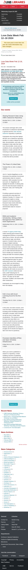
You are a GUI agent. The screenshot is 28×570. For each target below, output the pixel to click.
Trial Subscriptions (8, 503)
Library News (5, 524)
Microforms (4, 542)
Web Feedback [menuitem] (5, 562)
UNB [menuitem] (4, 566)
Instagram (22, 556)
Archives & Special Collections (10, 537)
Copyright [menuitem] (4, 560)
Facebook (5, 556)
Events (5, 471)
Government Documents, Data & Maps (12, 544)
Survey (6, 502)
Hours (13, 6)
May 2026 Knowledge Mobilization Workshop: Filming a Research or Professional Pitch (13, 421)
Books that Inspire (8, 462)
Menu (4, 6)
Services (6, 500)
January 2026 (7, 441)
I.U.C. (2, 16)
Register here (13, 98)
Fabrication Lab (8, 474)
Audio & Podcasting (9, 460)
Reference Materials (9, 495)
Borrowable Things (9, 464)
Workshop (6, 507)
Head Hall (3, 18)
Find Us (3, 522)
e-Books (6, 467)
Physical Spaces (8, 491)
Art (4, 455)
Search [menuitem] (4, 568)
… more (3, 547)
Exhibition (6, 472)
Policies (3, 529)
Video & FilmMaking (9, 505)
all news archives (23, 444)
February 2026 (7, 440)
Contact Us (4, 520)
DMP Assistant (9, 271)
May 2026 (6, 434)
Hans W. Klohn (4, 20)
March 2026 (7, 438)
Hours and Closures (9, 484)
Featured (6, 477)
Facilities (6, 476)
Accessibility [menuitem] (20, 560)
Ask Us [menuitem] (12, 566)
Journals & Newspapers (10, 488)
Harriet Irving (4, 14)
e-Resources (7, 469)
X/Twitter (13, 556)
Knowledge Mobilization (10, 490)
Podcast (6, 493)
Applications (7, 453)
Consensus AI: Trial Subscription (12, 427)
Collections (7, 465)
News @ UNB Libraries (11, 28)
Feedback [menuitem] (20, 566)
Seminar (6, 498)
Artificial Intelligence (9, 458)
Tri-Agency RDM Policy (14, 231)
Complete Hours (6, 23)
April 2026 (6, 436)
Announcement (8, 451)
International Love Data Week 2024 (11, 71)
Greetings (6, 483)
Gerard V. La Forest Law (19, 529)
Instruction (6, 486)
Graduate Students (8, 481)
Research (6, 497)
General (6, 479)
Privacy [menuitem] (12, 560)
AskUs (23, 6)
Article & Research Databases (11, 457)
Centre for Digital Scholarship (9, 539)
